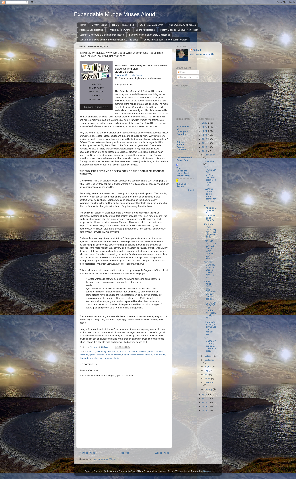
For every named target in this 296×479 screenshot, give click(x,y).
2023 (205, 135)
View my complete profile (202, 54)
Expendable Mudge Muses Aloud (114, 14)
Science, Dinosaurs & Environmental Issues (101, 34)
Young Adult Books (145, 29)
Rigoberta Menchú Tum (91, 358)
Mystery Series (99, 25)
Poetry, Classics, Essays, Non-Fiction (179, 29)
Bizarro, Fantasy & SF (123, 25)
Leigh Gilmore (129, 355)
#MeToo (91, 351)
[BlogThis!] (119, 347)
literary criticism (144, 355)
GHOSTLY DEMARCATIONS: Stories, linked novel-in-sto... (209, 269)
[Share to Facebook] (125, 347)
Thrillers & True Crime (119, 29)
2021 (205, 143)
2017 (205, 398)
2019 (205, 151)
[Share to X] (122, 347)
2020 (205, 147)
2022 (205, 139)
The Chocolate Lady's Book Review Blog (183, 172)
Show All (191, 190)
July (206, 370)
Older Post (162, 452)
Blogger (207, 471)
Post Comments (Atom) (104, 459)
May (206, 374)
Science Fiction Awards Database (181, 146)
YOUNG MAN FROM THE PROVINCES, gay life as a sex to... (210, 290)
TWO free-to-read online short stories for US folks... (210, 195)
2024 (205, 131)
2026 (205, 123)
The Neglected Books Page (184, 159)
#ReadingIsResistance (107, 351)
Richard (197, 50)
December (209, 155)
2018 (205, 394)
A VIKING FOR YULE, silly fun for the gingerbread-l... (210, 230)
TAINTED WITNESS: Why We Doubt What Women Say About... (210, 250)
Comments (185, 77)
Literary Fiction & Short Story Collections (149, 34)
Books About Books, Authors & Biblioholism (165, 39)
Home (83, 25)
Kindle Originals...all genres (182, 25)
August (208, 366)
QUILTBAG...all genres (151, 25)
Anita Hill (123, 351)
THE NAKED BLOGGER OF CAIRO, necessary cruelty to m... (210, 310)
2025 (205, 127)
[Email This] (116, 347)
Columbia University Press (128, 75)
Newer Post (87, 452)
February (208, 383)
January (208, 389)
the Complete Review (184, 185)
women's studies (112, 358)
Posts (182, 72)
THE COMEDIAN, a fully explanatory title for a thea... (210, 344)
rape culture (159, 355)
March (207, 379)
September (209, 360)
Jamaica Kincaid (113, 355)
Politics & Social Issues (91, 29)
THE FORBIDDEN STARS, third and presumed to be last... (210, 176)
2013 (205, 410)
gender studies (96, 355)
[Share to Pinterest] (128, 347)
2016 (205, 402)
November (209, 161)
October (208, 356)
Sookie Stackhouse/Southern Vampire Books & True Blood (108, 39)
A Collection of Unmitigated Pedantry (183, 130)
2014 (205, 406)
